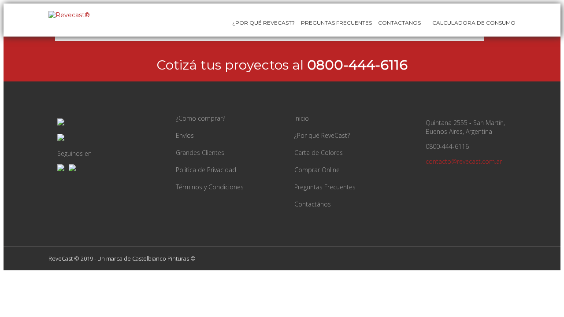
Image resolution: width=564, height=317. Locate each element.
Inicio (301, 118)
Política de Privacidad (206, 170)
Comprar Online (317, 170)
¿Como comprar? (200, 118)
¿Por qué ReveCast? (322, 135)
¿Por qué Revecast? (263, 22)
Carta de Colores (318, 152)
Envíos (185, 135)
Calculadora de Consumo (473, 22)
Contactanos (399, 22)
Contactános (312, 204)
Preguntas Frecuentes (336, 22)
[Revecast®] (69, 15)
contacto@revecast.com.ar (464, 161)
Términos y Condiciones (210, 187)
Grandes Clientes (200, 152)
